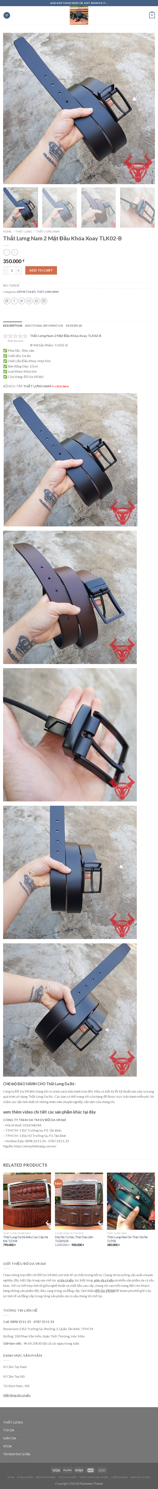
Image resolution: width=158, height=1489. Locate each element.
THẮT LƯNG (23, 231)
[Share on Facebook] (14, 301)
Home (7, 231)
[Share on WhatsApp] (6, 301)
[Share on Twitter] (21, 301)
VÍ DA (7, 1446)
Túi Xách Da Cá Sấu (16, 1454)
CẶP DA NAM (119, 1477)
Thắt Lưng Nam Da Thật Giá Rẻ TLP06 (127, 1239)
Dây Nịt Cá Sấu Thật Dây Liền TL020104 (74, 1239)
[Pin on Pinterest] (36, 301)
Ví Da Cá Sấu (25, 1477)
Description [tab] (12, 325)
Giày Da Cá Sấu (140, 1477)
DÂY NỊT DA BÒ (26, 291)
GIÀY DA (9, 1438)
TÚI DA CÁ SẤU (67, 1477)
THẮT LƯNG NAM (47, 231)
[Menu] (6, 15)
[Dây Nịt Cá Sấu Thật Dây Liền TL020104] (79, 1201)
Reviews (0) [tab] (74, 325)
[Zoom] (9, 179)
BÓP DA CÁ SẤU (46, 1477)
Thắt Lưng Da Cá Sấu (94, 1477)
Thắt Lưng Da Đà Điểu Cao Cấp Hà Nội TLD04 (25, 1239)
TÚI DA (8, 1430)
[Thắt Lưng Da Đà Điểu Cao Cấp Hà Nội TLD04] (27, 1201)
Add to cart (41, 270)
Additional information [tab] (44, 325)
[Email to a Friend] (29, 301)
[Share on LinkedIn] (44, 301)
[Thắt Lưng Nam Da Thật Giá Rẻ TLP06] (131, 1201)
